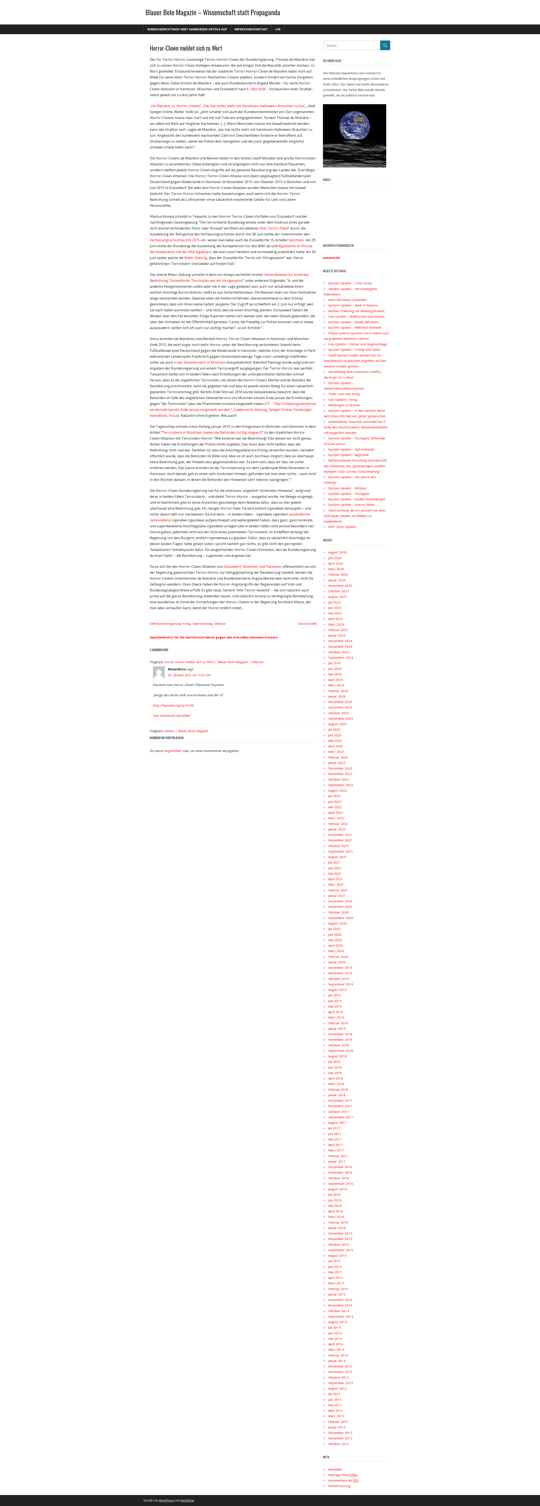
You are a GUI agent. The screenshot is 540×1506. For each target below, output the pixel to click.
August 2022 (337, 790)
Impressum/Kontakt (251, 29)
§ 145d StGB (256, 89)
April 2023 (335, 746)
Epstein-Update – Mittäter (347, 488)
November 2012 (340, 1438)
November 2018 (340, 1039)
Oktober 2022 (338, 779)
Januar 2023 (337, 763)
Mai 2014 (335, 1338)
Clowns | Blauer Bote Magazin (186, 731)
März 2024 (336, 685)
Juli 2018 (334, 1061)
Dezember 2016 (340, 1167)
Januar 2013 (337, 1427)
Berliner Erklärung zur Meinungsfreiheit (356, 311)
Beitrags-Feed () (343, 1475)
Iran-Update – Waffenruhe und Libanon (356, 316)
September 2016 (340, 1183)
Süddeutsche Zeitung (250, 409)
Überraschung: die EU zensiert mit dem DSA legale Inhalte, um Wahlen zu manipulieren (354, 516)
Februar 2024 (338, 691)
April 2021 (335, 879)
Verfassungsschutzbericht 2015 (175, 240)
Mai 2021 (335, 873)
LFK (278, 29)
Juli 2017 (334, 1128)
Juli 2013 (334, 1394)
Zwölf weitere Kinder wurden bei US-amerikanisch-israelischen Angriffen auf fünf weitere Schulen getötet (355, 360)
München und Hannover (262, 566)
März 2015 (336, 1283)
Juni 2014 (335, 1333)
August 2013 (337, 1388)
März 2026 (336, 569)
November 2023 (340, 707)
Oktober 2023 (338, 713)
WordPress (166, 1500)
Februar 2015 (338, 1289)
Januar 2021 (337, 895)
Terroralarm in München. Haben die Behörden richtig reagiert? (212, 432)
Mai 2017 (335, 1139)
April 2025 (335, 619)
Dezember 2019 (340, 967)
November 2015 (340, 1239)
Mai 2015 (335, 1272)
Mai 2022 (335, 807)
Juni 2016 (335, 1200)
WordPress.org (339, 1486)
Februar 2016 (338, 1222)
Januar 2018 (337, 1095)
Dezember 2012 (340, 1432)
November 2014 (340, 1305)
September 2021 (340, 851)
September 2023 (340, 718)
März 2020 (336, 951)
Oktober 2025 (338, 591)
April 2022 (335, 812)
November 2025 (340, 585)
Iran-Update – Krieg (342, 399)
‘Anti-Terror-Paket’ (274, 228)
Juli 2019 (334, 995)
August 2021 (337, 857)
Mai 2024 (335, 674)
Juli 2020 (334, 929)
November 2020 (340, 906)
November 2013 (340, 1372)
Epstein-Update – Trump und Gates (354, 349)
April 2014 (335, 1344)
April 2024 (335, 679)
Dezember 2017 (340, 1100)
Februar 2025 (338, 630)
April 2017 (335, 1145)
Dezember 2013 (340, 1366)
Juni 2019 (335, 1001)
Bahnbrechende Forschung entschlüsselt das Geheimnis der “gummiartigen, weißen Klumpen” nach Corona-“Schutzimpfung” (355, 466)
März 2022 (336, 818)
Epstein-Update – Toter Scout (350, 283)
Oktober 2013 (338, 1377)
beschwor (296, 240)
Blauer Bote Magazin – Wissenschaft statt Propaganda (213, 12)
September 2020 (340, 918)
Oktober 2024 (338, 652)
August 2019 (337, 990)
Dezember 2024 (340, 641)
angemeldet (173, 751)
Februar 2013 (338, 1422)
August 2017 (337, 1122)
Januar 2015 (337, 1294)
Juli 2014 (334, 1327)
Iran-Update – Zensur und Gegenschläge (357, 344)
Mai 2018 (335, 1073)
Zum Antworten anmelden (171, 715)
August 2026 (337, 552)
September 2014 (340, 1316)
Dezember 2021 (340, 835)
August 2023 (337, 724)
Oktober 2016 (338, 1178)
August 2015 (337, 1255)
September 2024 (340, 657)
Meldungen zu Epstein (344, 405)
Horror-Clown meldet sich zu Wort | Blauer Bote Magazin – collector (214, 662)
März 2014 (336, 1349)
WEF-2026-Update (342, 527)
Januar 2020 (337, 962)
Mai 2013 (335, 1405)
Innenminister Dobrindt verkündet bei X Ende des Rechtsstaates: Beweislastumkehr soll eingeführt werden (356, 427)
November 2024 (340, 646)
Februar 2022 (338, 824)
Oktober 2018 (338, 1045)
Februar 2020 (338, 956)
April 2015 (335, 1277)
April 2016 (335, 1211)
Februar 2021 (338, 890)
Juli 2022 (334, 796)
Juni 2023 (335, 735)
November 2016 (340, 1172)
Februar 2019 (338, 1023)
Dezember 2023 (340, 702)
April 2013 (335, 1410)
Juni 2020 (335, 934)
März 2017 (336, 1150)
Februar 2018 (338, 1089)
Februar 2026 (338, 574)
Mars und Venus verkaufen (347, 300)
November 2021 (340, 840)
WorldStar (187, 1500)
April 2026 (335, 563)
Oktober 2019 (338, 979)
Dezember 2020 (340, 901)
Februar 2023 (338, 757)
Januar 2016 (337, 1228)
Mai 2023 (335, 740)
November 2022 (340, 774)
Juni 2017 (335, 1134)
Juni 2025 (335, 608)
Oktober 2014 (338, 1311)
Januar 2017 (337, 1161)
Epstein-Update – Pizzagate (348, 493)
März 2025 (336, 624)
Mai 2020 (335, 940)
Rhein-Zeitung (195, 257)
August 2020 (337, 923)
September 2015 (340, 1250)
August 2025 (337, 596)
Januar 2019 (337, 1028)
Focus (173, 415)
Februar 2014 (338, 1355)
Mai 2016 (335, 1206)
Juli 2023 (334, 729)
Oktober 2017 (338, 1111)
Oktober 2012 (338, 1444)
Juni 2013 (335, 1399)
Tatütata (303, 623)
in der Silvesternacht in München (200, 362)
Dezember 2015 (340, 1233)
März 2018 (336, 1084)
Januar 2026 (337, 580)
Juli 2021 (334, 862)
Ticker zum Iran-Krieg (344, 394)
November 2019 (340, 973)
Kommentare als (343, 1480)
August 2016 (337, 1189)
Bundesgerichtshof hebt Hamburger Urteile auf (187, 29)
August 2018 (337, 1056)
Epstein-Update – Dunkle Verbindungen (356, 499)
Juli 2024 (334, 663)
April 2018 (335, 1078)
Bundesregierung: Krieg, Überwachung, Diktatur (191, 623)
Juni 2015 (335, 1266)
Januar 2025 (337, 635)
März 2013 (336, 1416)
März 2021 (336, 884)
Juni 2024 (335, 669)
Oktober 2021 (338, 846)
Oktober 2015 (338, 1244)
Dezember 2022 (340, 768)
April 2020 (335, 945)
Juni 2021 (335, 868)
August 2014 (337, 1322)
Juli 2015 (334, 1261)
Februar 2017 (338, 1156)
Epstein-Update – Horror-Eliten (351, 504)
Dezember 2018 (340, 1034)
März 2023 (336, 751)
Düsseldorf (232, 566)
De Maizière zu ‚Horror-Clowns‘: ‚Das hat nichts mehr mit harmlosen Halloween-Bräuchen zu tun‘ (228, 106)
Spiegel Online (280, 409)
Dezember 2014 (340, 1300)
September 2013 (340, 1383)
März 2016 (336, 1217)
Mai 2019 (335, 1006)
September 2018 (340, 1051)
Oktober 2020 (338, 912)
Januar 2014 (337, 1361)
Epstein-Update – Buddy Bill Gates (353, 322)
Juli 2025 (334, 602)
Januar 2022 (337, 829)
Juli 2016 (334, 1194)
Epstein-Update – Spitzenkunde (351, 449)
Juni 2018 (335, 1067)
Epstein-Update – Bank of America (353, 305)
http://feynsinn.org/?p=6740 (173, 705)
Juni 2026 (335, 558)
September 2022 (340, 785)
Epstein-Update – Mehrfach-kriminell (354, 327)
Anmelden (335, 1469)
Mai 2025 (335, 613)
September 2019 (340, 984)
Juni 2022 (335, 801)
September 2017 (340, 1117)
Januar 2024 (337, 696)
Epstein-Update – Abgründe (348, 455)
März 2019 (336, 1017)
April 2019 (335, 1012)
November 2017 (340, 1106)
